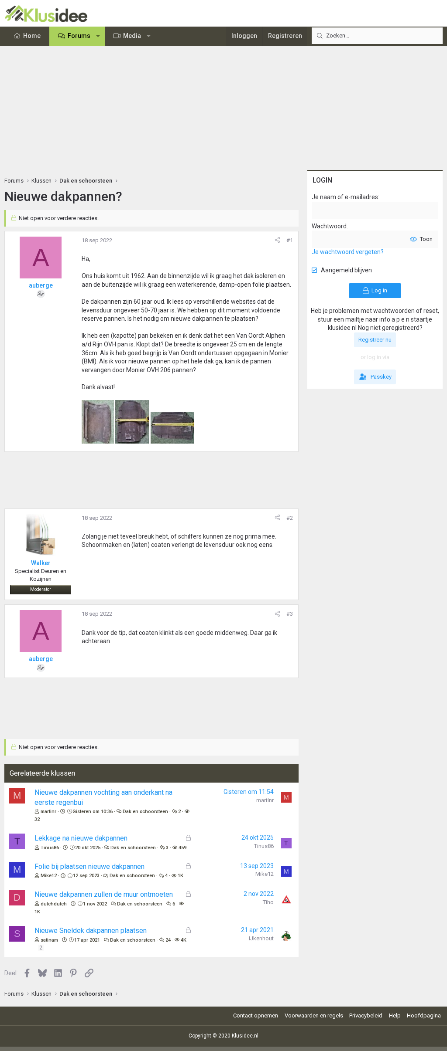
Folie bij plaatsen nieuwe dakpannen (89, 866)
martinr (48, 811)
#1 (289, 240)
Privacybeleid (365, 1015)
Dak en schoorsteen (145, 811)
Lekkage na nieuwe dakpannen (80, 838)
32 (37, 819)
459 (182, 848)
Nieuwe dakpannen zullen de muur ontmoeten (103, 894)
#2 (289, 518)
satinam (49, 940)
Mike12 (49, 875)
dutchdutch (54, 904)
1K (180, 875)
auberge (41, 285)
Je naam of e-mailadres (345, 196)
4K (183, 940)
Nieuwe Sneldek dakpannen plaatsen (90, 930)
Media (132, 35)
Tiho (268, 902)
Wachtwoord (329, 226)
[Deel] (277, 240)
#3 (289, 613)
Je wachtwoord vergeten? (348, 251)
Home (32, 35)
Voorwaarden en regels (314, 1015)
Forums (79, 35)
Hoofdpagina (424, 1015)
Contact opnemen (255, 1015)
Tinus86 (50, 848)
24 (168, 940)
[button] (98, 36)
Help (395, 1015)
